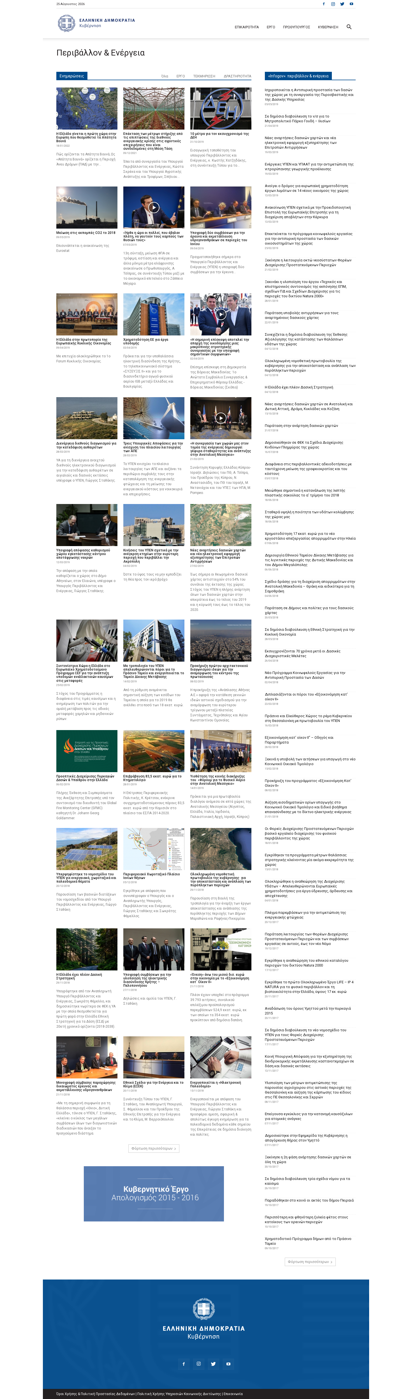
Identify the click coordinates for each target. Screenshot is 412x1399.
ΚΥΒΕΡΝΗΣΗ (328, 27)
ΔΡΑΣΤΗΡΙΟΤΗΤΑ (237, 76)
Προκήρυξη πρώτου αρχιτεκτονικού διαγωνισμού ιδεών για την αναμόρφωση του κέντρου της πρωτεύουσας (219, 671)
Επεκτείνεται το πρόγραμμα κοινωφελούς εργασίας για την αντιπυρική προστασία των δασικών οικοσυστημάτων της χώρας (309, 238)
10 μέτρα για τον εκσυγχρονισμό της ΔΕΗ (219, 135)
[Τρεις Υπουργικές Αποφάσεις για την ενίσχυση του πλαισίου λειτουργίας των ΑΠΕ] (153, 418)
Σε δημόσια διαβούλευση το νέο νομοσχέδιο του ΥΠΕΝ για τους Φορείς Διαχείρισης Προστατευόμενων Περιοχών (305, 1035)
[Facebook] (324, 4)
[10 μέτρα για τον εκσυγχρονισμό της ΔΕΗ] (220, 109)
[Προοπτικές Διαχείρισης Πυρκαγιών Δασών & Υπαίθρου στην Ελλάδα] (86, 751)
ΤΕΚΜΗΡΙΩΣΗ (204, 76)
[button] (349, 27)
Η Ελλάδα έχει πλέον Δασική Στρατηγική (79, 976)
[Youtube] (351, 4)
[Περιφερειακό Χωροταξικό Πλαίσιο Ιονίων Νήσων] (153, 849)
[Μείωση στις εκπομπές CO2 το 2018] (86, 208)
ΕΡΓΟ (271, 27)
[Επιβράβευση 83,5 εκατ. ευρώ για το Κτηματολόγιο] (153, 751)
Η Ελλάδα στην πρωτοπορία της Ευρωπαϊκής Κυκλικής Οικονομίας (83, 341)
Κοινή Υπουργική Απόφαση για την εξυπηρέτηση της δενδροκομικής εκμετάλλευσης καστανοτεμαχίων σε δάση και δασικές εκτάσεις (309, 1061)
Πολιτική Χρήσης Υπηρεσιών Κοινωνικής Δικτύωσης (179, 1394)
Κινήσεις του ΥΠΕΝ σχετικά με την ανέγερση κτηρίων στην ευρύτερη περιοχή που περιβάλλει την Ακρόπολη (151, 555)
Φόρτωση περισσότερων (151, 1148)
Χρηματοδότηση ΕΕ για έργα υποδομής (145, 341)
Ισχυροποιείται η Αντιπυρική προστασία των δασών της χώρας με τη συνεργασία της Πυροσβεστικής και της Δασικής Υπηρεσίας (309, 95)
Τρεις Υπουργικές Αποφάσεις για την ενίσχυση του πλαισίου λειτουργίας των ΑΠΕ (153, 447)
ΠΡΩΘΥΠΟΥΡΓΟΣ (296, 27)
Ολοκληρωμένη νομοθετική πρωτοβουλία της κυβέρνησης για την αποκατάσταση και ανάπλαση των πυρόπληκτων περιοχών (220, 879)
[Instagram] (333, 4)
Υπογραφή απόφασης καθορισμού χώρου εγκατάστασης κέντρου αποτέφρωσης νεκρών (83, 554)
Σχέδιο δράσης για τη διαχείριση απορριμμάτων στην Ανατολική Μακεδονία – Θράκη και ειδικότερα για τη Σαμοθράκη (310, 586)
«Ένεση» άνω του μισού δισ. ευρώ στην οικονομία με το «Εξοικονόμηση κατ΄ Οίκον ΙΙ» (219, 978)
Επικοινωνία (233, 1394)
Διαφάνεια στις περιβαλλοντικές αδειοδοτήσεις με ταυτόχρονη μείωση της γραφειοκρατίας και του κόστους (308, 469)
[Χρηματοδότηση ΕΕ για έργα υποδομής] (153, 314)
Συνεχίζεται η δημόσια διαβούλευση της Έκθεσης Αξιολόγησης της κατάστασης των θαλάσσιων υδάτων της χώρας (306, 339)
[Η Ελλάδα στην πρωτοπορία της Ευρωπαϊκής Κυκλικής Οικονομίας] (86, 314)
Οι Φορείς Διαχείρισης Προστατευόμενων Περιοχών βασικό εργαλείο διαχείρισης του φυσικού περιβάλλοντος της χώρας (309, 833)
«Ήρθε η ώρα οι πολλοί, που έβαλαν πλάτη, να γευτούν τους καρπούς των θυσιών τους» (153, 236)
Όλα (164, 76)
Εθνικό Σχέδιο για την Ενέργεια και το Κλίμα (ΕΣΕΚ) (153, 1084)
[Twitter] (342, 4)
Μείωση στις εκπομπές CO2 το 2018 (85, 233)
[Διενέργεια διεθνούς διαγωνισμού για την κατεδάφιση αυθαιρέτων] (86, 418)
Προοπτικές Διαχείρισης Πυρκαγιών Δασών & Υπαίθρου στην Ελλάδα (85, 778)
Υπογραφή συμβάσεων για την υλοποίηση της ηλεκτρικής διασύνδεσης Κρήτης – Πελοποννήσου (147, 980)
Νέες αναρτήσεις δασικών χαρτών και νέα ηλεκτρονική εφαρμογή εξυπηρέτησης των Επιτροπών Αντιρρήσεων (218, 555)
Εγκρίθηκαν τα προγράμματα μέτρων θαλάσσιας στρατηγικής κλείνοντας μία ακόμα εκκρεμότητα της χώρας (309, 860)
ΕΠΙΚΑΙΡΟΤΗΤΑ (247, 27)
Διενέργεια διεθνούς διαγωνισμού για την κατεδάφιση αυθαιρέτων (86, 445)
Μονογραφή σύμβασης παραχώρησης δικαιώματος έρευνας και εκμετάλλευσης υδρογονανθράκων (86, 1086)
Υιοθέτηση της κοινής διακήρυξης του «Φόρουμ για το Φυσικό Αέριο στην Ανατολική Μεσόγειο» (217, 780)
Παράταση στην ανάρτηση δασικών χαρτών (301, 426)
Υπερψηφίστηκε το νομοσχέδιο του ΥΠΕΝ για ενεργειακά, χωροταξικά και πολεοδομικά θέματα (86, 877)
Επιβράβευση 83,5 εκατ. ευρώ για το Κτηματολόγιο (152, 778)
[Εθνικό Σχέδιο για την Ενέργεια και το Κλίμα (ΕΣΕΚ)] (153, 1057)
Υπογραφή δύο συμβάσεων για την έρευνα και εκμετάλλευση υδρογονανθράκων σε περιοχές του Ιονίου (218, 238)
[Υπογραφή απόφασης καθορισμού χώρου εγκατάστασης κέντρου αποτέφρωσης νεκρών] (86, 525)
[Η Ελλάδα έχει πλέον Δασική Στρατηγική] (86, 949)
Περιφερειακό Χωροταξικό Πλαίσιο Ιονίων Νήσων (151, 876)
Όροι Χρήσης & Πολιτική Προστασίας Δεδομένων (95, 1394)
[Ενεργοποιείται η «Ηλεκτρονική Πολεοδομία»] (220, 1057)
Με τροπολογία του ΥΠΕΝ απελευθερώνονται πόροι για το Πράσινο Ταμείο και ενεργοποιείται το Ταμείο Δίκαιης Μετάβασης (153, 671)
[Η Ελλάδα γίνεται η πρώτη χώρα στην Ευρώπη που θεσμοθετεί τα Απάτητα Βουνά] (86, 109)
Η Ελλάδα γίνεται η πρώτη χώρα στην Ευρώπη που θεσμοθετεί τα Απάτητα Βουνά (86, 137)
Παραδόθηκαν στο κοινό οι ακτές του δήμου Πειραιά (309, 1200)
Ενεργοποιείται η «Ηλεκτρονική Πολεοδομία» (215, 1084)
